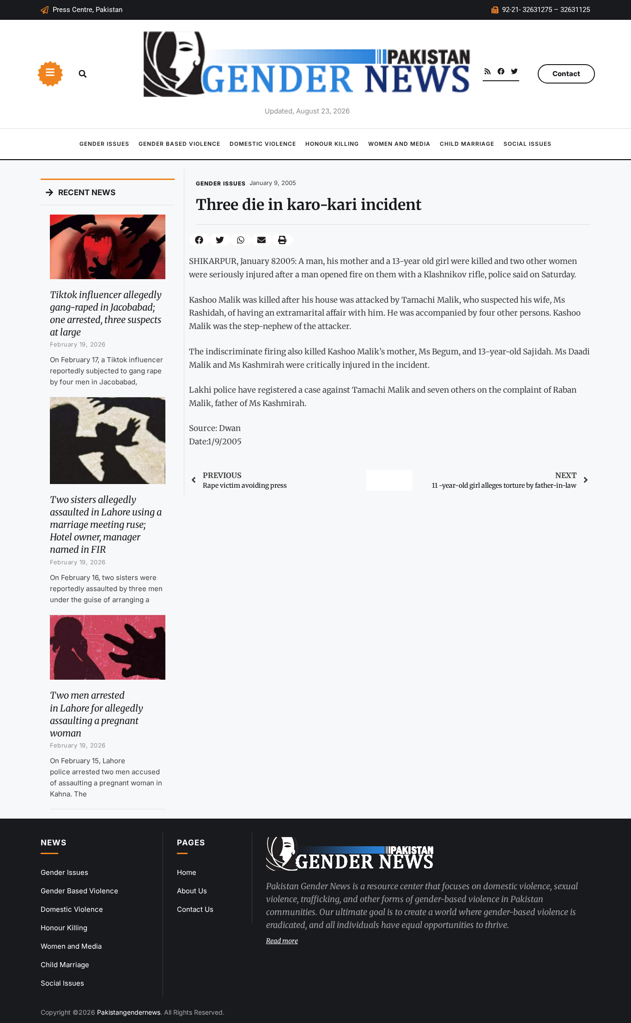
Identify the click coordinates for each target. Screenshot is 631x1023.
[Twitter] (514, 71)
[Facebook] (501, 71)
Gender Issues (104, 143)
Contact (566, 73)
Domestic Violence (263, 143)
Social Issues (528, 143)
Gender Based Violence (179, 143)
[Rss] (487, 71)
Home (186, 872)
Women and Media (399, 143)
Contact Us (195, 909)
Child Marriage (467, 143)
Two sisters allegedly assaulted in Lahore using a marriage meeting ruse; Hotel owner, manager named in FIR (106, 525)
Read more (282, 941)
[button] (82, 74)
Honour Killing (332, 143)
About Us (192, 890)
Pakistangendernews (128, 1012)
